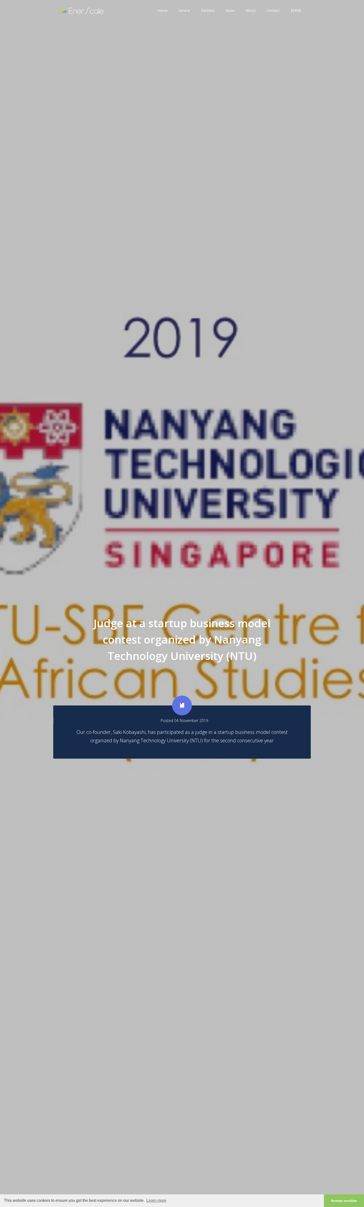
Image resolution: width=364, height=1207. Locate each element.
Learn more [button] (156, 1200)
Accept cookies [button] (344, 1201)
